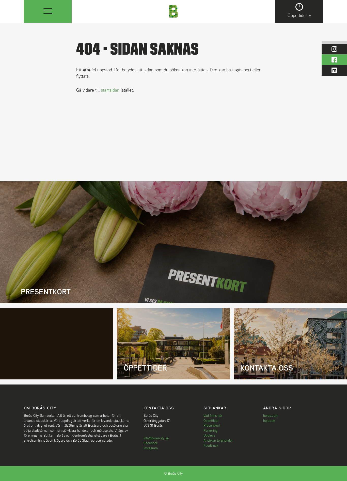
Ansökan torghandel (217, 440)
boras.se (269, 420)
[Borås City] (173, 10)
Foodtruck (210, 445)
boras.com (270, 415)
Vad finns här (213, 415)
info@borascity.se (156, 438)
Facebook (151, 443)
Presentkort (211, 425)
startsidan (110, 90)
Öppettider (211, 420)
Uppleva (209, 435)
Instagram (151, 448)
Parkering (210, 430)
